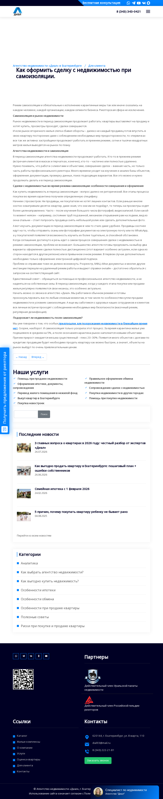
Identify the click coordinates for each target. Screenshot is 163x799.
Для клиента (96, 66)
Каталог (22, 735)
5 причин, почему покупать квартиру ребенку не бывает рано (81, 512)
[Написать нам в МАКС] (148, 3)
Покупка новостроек (30, 403)
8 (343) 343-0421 (128, 11)
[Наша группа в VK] (144, 3)
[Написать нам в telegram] (133, 3)
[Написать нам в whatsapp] (128, 3)
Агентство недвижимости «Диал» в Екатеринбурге (47, 66)
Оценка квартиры (28, 759)
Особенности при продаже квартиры (50, 608)
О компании (24, 747)
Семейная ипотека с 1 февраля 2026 (62, 489)
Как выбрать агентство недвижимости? (52, 572)
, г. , (118, 735)
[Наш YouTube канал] (139, 3)
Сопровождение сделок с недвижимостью (117, 388)
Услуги (21, 753)
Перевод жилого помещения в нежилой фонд (47, 393)
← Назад (21, 357)
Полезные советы (35, 617)
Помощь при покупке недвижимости (113, 398)
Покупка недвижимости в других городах (116, 393)
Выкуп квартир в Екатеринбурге (38, 398)
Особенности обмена (37, 599)
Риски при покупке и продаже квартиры (52, 626)
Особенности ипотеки (38, 590)
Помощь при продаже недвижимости (42, 378)
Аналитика (29, 563)
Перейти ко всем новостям (34, 535)
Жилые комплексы (28, 741)
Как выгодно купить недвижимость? (50, 581)
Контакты (23, 771)
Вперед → (38, 357)
